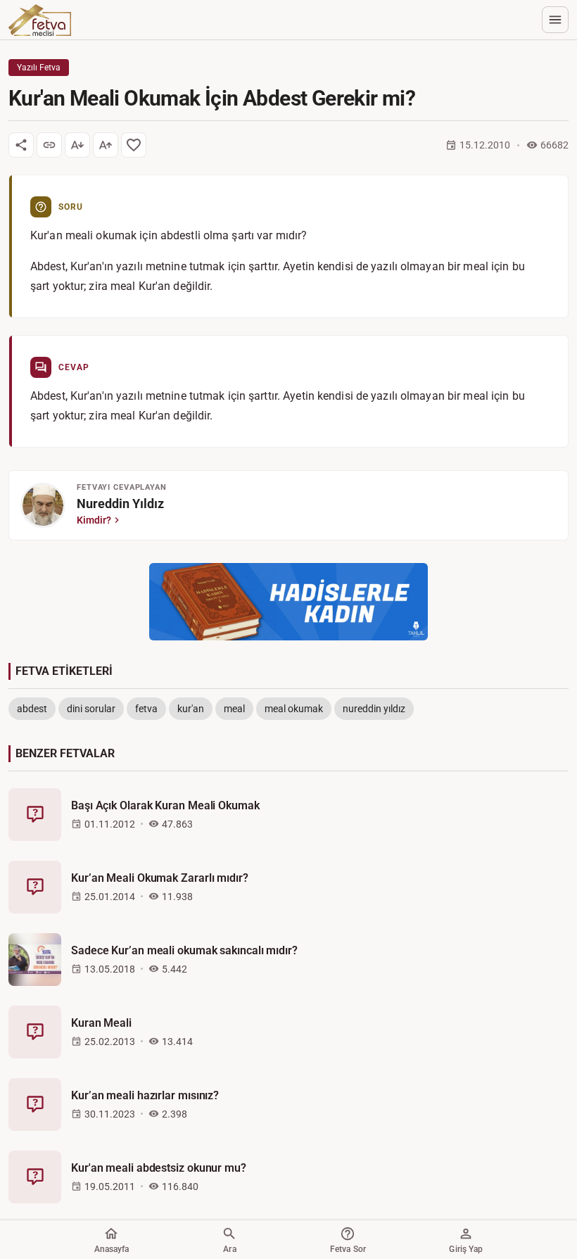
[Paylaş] (21, 145)
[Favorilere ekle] (133, 145)
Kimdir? (94, 520)
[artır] (105, 145)
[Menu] (555, 19)
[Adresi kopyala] (49, 145)
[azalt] (77, 145)
